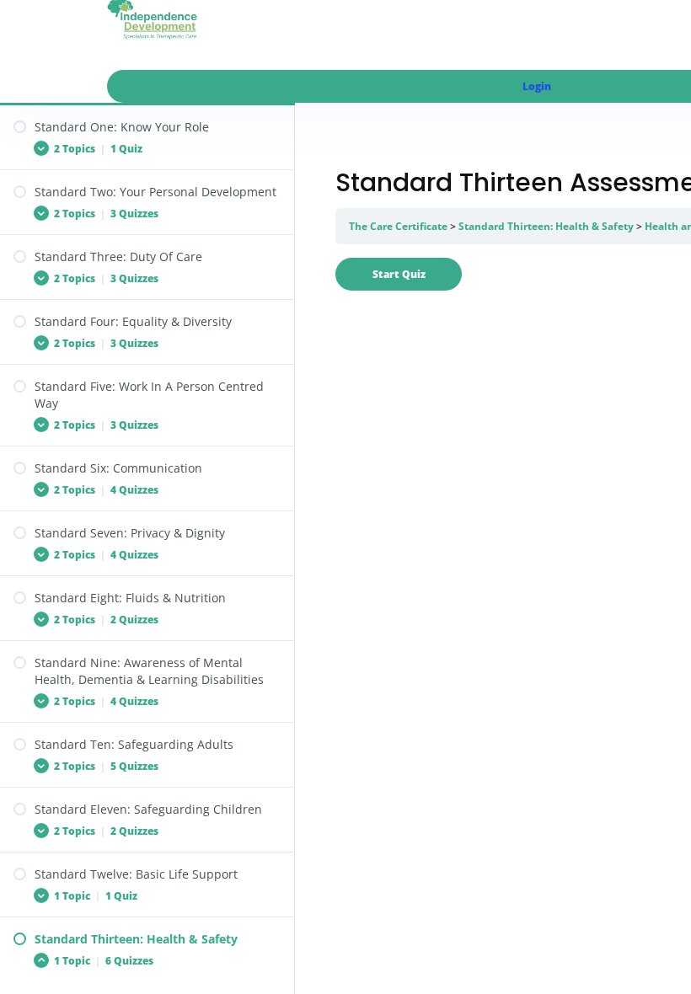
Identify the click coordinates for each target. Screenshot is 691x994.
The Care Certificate (398, 226)
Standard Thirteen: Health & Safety (546, 226)
